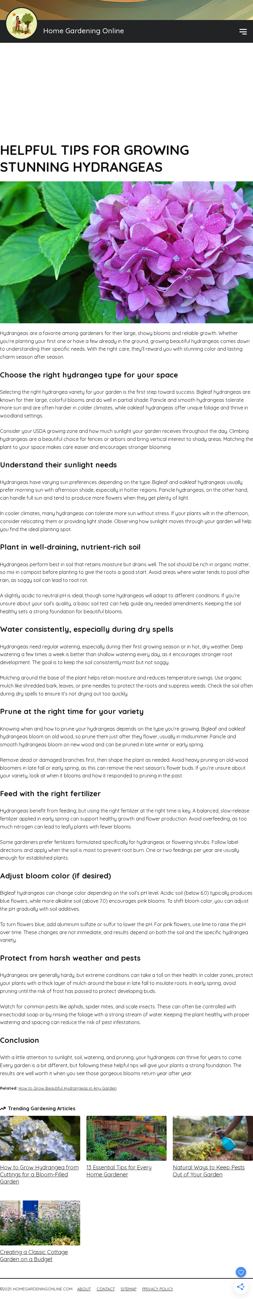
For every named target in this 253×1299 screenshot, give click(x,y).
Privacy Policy (157, 1288)
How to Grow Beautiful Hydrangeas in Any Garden (68, 1088)
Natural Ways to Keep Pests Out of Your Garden (209, 1171)
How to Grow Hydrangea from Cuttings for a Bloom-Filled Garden (39, 1174)
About (84, 1288)
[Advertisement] (126, 95)
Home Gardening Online (83, 30)
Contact (106, 1288)
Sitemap (128, 1288)
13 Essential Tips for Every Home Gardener (118, 1171)
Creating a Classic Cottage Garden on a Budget (34, 1256)
